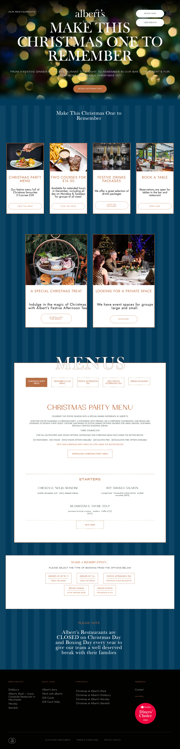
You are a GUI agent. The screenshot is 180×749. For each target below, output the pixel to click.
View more (90, 524)
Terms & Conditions (87, 740)
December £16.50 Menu (62, 382)
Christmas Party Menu (36, 382)
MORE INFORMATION (90, 89)
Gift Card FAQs (51, 702)
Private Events (105, 590)
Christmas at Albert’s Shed (91, 691)
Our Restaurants (21, 12)
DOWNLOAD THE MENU (56, 318)
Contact (139, 690)
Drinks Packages (139, 381)
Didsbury (13, 689)
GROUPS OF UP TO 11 (58, 578)
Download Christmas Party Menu (90, 453)
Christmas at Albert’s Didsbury (93, 695)
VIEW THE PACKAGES (112, 205)
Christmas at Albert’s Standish (93, 703)
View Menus (150, 22)
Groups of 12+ (87, 578)
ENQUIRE (124, 319)
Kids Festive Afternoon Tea (113, 382)
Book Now (150, 13)
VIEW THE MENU (25, 206)
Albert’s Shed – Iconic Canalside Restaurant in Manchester (21, 696)
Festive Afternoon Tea (88, 382)
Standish (13, 707)
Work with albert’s (52, 693)
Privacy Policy (112, 740)
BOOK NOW (154, 206)
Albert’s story (49, 689)
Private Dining (76, 590)
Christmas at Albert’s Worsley (92, 699)
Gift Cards (48, 697)
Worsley (12, 703)
